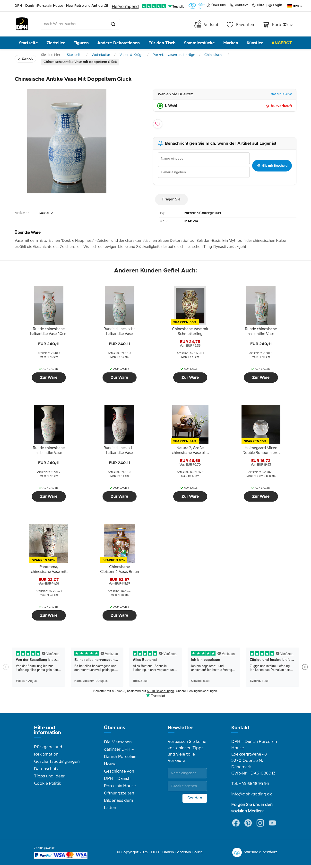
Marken (230, 43)
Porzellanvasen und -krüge (174, 55)
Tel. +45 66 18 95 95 (250, 784)
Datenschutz (46, 769)
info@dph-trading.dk (251, 794)
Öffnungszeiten (119, 793)
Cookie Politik (47, 783)
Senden (194, 798)
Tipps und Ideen (50, 776)
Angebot (281, 43)
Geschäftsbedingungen (57, 762)
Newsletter (180, 727)
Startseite (28, 43)
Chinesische (214, 55)
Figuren (81, 43)
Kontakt (240, 727)
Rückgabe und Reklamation (48, 750)
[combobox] (80, 24)
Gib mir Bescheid (274, 165)
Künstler (255, 43)
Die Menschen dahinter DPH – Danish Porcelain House (120, 753)
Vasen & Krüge (131, 55)
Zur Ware (48, 377)
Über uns (114, 727)
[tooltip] (48, 331)
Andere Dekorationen (118, 43)
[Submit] (113, 24)
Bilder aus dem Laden (118, 804)
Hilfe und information (47, 730)
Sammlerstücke (199, 43)
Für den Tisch (161, 43)
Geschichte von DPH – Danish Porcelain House (120, 778)
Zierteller (55, 43)
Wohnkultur (101, 55)
